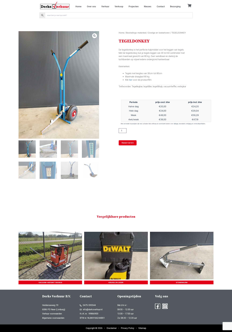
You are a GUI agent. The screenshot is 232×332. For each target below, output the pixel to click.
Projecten (134, 6)
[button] (94, 35)
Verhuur (105, 6)
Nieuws (147, 6)
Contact (161, 6)
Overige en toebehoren (159, 33)
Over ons (91, 6)
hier (130, 80)
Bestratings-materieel (136, 33)
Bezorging (175, 6)
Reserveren (128, 142)
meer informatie (50, 256)
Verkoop (119, 6)
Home (78, 6)
